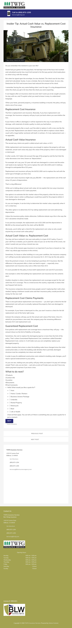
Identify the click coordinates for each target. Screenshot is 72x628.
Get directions (11, 526)
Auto (12, 390)
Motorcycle (14, 406)
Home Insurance (12, 424)
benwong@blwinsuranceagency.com (21, 469)
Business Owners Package (20, 397)
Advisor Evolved (53, 623)
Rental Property (16, 403)
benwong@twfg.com (13, 536)
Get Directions (14, 459)
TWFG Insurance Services (32, 623)
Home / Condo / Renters (19, 393)
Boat (12, 409)
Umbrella (14, 400)
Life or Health (15, 412)
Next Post (35, 439)
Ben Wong (10, 60)
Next (9, 421)
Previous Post (37, 433)
